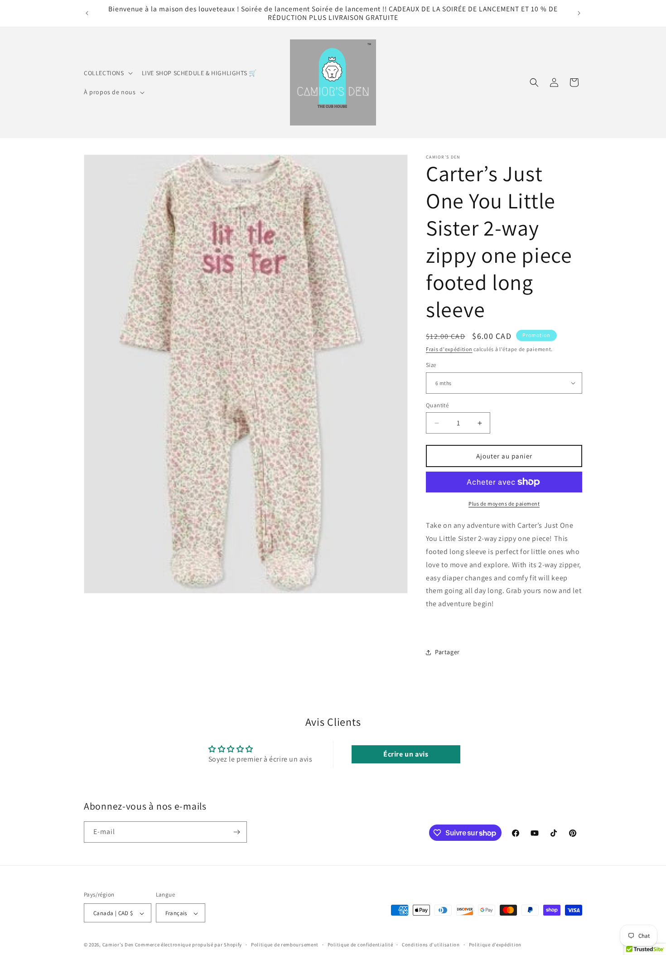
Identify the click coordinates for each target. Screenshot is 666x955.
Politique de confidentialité (360, 945)
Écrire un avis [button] (405, 753)
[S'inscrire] (236, 832)
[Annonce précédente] (87, 13)
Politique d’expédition (495, 945)
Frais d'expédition (449, 349)
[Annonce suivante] (579, 13)
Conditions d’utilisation (431, 945)
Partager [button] (447, 652)
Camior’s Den (118, 945)
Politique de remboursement (285, 945)
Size (431, 365)
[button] (107, 72)
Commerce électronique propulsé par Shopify (188, 945)
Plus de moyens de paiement (504, 503)
